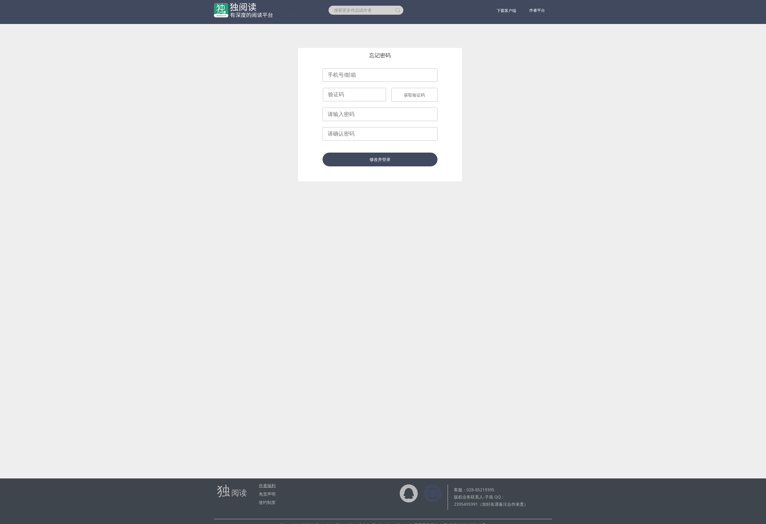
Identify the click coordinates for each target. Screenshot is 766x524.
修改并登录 (380, 159)
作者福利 (267, 485)
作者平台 (537, 10)
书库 (312, 10)
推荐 (292, 10)
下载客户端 (506, 10)
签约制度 (267, 502)
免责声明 (267, 494)
